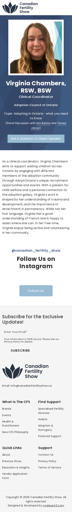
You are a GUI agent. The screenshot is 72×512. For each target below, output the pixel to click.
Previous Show (11, 461)
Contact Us (45, 455)
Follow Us (36, 290)
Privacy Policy (47, 461)
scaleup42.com (53, 505)
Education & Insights (16, 467)
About (6, 455)
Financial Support (49, 436)
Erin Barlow (43, 123)
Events (6, 415)
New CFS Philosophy (15, 432)
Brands (6, 409)
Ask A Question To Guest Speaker (36, 138)
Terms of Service (49, 467)
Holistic (43, 419)
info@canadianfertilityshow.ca (31, 386)
